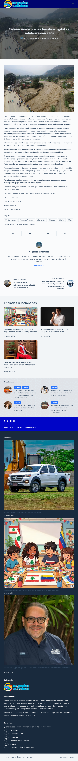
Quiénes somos (30, 427)
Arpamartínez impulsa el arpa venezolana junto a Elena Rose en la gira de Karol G (62, 392)
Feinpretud (41, 220)
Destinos (17, 387)
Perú (70, 220)
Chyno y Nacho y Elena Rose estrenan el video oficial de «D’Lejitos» (24, 407)
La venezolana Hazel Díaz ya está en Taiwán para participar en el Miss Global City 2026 (19, 364)
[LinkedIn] (65, 233)
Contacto (19, 427)
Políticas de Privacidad (66, 757)
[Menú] (73, 4)
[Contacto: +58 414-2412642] (6, 732)
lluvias (61, 220)
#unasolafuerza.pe (27, 220)
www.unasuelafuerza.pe (26, 224)
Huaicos (52, 220)
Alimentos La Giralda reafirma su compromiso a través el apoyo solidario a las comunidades (62, 409)
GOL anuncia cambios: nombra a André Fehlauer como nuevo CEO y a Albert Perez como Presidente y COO (25, 394)
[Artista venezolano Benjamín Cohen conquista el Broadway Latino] (57, 316)
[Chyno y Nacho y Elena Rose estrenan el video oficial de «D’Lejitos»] (8, 405)
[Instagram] (10, 421)
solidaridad (9, 224)
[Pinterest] (48, 233)
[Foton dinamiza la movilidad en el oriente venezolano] (39, 475)
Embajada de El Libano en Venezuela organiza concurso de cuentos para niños (31, 590)
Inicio (6, 427)
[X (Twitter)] (30, 233)
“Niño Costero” (10, 220)
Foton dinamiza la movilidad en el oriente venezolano (22, 512)
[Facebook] (13, 233)
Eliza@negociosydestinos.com (22, 747)
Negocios (25, 387)
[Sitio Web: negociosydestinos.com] (6, 738)
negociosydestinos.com (19, 740)
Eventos (54, 387)
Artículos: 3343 (39, 265)
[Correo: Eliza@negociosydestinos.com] (6, 745)
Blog (11, 427)
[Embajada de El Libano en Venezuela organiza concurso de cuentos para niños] (20, 316)
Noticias (55, 38)
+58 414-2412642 (17, 733)
